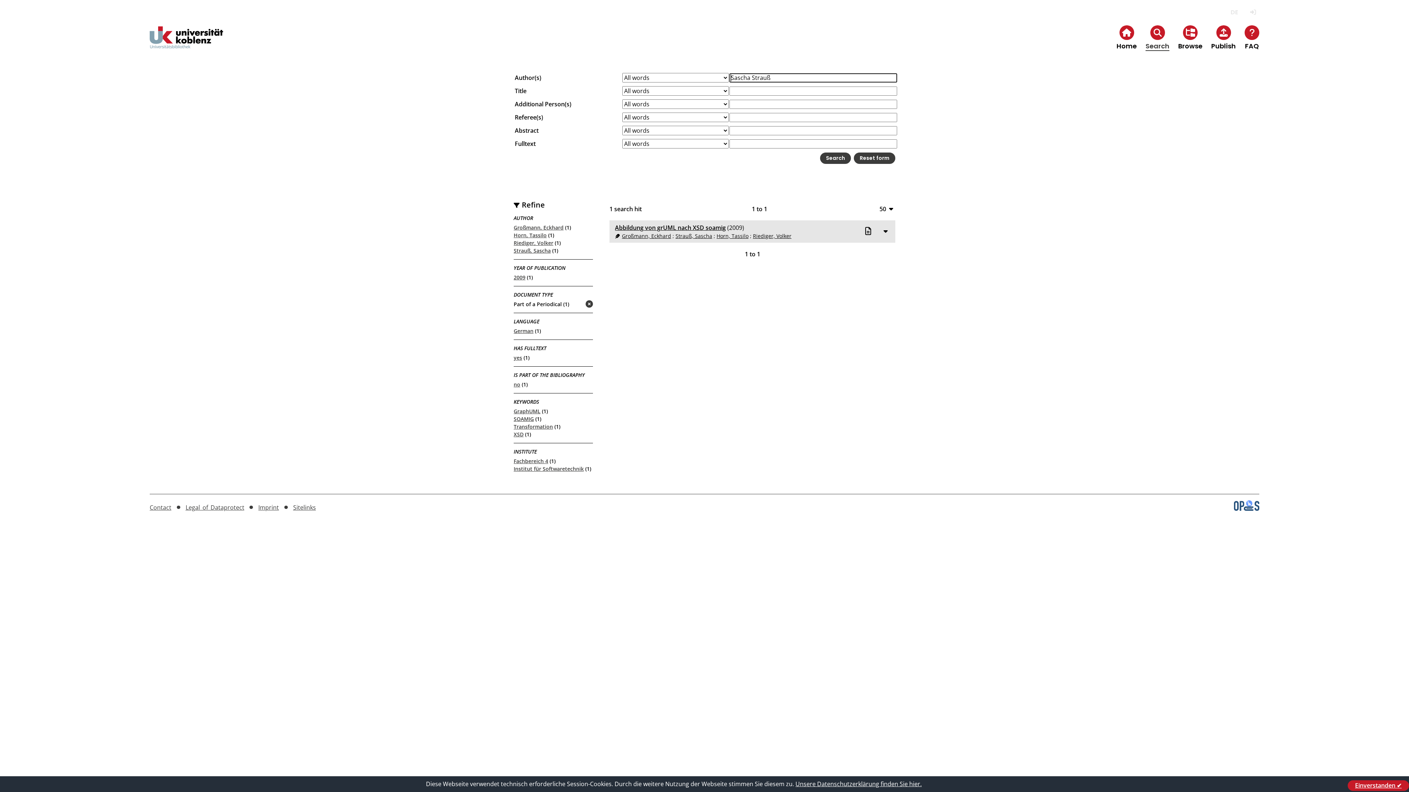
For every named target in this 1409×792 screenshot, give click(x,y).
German (524, 330)
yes (518, 357)
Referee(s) (529, 117)
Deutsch (1234, 12)
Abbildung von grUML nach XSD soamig (670, 228)
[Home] (186, 43)
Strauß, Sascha (532, 250)
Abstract (527, 130)
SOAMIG (524, 418)
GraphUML (527, 411)
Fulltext (525, 144)
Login (1252, 12)
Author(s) (528, 78)
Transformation (533, 426)
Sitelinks (304, 507)
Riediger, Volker (533, 242)
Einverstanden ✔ (1378, 785)
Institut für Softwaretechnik (549, 468)
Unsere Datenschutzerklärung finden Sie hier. (858, 784)
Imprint (268, 507)
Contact (160, 507)
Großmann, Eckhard (539, 227)
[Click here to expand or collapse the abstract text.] (885, 231)
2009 (519, 277)
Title (521, 91)
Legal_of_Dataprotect (215, 507)
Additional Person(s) (543, 104)
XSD (519, 434)
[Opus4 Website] (1246, 509)
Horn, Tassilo (530, 235)
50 (883, 209)
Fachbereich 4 (531, 461)
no (517, 384)
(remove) (575, 304)
